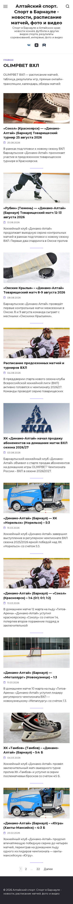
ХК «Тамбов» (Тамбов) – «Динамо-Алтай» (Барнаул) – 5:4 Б (31, 750)
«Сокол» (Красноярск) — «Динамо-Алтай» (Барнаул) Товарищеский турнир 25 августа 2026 (31, 133)
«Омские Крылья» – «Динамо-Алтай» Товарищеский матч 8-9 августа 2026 (34, 290)
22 (38, 869)
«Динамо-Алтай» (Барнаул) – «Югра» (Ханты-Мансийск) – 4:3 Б (33, 825)
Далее (48, 869)
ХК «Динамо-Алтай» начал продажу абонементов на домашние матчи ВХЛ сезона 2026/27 (35, 443)
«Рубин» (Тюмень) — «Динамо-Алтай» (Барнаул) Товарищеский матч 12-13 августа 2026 (34, 212)
